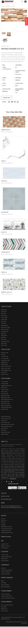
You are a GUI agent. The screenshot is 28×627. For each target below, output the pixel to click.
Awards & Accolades (6, 570)
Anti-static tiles (5, 474)
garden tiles (10, 475)
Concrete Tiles (5, 358)
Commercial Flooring (6, 528)
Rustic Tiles (4, 420)
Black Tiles (3, 311)
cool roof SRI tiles (19, 472)
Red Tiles (3, 337)
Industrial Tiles (5, 560)
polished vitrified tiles (9, 471)
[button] (22, 2)
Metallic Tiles (4, 325)
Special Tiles (4, 428)
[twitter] (4, 481)
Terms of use (14, 622)
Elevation (3, 524)
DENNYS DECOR (5, 130)
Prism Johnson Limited (7, 605)
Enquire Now (26, 21)
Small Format (4, 548)
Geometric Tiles (5, 360)
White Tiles (4, 343)
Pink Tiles (3, 333)
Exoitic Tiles (4, 387)
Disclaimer (24, 623)
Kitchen (3, 519)
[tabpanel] (14, 15)
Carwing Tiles (4, 383)
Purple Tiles (4, 335)
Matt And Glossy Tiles (6, 399)
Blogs (2, 581)
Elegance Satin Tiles (6, 385)
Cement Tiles (4, 356)
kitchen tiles (7, 469)
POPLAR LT (4, 181)
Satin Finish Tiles (5, 422)
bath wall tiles (15, 469)
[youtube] (11, 481)
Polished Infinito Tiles (6, 407)
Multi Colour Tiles (5, 327)
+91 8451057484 (7, 499)
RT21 (13, 6)
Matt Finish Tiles (5, 401)
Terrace (3, 522)
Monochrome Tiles (6, 366)
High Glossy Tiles (5, 397)
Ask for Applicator (5, 587)
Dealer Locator (6, 536)
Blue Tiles (3, 313)
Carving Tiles (4, 381)
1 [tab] (13, 29)
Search (8, 6)
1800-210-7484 (5, 496)
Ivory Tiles (3, 323)
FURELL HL (4, 272)
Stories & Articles (5, 574)
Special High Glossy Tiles (7, 424)
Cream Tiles (4, 317)
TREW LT (3, 161)
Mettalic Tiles (4, 364)
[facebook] (2, 481)
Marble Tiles (4, 362)
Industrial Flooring (6, 530)
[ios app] (22, 488)
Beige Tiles (4, 310)
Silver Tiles (3, 339)
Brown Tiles (4, 315)
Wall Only (5, 91)
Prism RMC (4, 607)
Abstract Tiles (4, 352)
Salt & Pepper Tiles (6, 370)
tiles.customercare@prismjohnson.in (11, 506)
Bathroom (4, 521)
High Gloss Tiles (5, 395)
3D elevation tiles (19, 466)
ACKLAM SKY (4, 212)
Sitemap (8, 622)
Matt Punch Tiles (5, 403)
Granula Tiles (4, 393)
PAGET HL (4, 232)
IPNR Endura (4, 609)
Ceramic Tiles (4, 554)
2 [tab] (15, 29)
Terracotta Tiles (5, 341)
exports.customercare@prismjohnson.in (12, 507)
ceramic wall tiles (9, 466)
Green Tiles (4, 319)
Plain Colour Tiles (5, 368)
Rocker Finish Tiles (5, 416)
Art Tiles (3, 354)
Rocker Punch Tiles (6, 418)
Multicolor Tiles (5, 329)
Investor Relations (6, 572)
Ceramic (17, 80)
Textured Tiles (4, 434)
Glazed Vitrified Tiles (6, 557)
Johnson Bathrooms (6, 596)
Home (3, 6)
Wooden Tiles (4, 374)
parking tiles (14, 474)
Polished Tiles (4, 409)
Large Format (4, 544)
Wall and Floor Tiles (6, 452)
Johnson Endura (5, 594)
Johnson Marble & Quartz (8, 598)
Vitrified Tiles (4, 558)
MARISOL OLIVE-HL (6, 292)
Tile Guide (3, 583)
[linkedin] (9, 481)
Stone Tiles (4, 372)
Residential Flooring (6, 526)
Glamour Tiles (4, 389)
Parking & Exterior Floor (7, 532)
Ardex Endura (4, 611)
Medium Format (5, 546)
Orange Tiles (4, 331)
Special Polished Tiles (6, 426)
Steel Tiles (3, 430)
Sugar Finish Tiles (5, 432)
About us (3, 568)
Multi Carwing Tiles (6, 405)
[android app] (12, 488)
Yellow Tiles (4, 345)
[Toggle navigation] (25, 1)
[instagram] (6, 481)
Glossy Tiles (4, 391)
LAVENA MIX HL (5, 252)
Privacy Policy (22, 622)
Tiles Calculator (5, 585)
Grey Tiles (3, 321)
